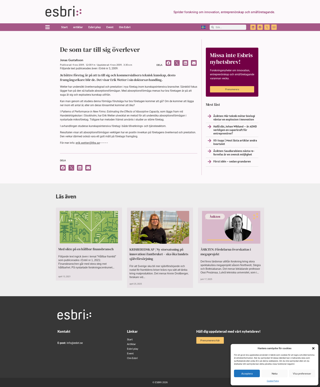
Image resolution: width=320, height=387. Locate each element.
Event (110, 27)
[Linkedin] (253, 27)
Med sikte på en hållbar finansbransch (86, 249)
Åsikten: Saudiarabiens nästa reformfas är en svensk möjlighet (233, 152)
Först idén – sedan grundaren (232, 161)
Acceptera (247, 373)
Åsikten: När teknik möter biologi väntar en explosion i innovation (234, 117)
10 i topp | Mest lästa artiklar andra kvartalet (235, 142)
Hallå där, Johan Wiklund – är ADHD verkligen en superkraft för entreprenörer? (235, 129)
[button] (313, 348)
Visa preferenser (302, 373)
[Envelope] (274, 27)
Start (64, 27)
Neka (275, 373)
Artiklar (78, 27)
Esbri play (94, 27)
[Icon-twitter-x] (267, 27)
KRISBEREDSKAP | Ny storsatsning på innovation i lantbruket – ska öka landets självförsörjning (159, 254)
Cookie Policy (273, 381)
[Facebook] (260, 27)
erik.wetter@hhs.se (88, 142)
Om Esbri (124, 27)
